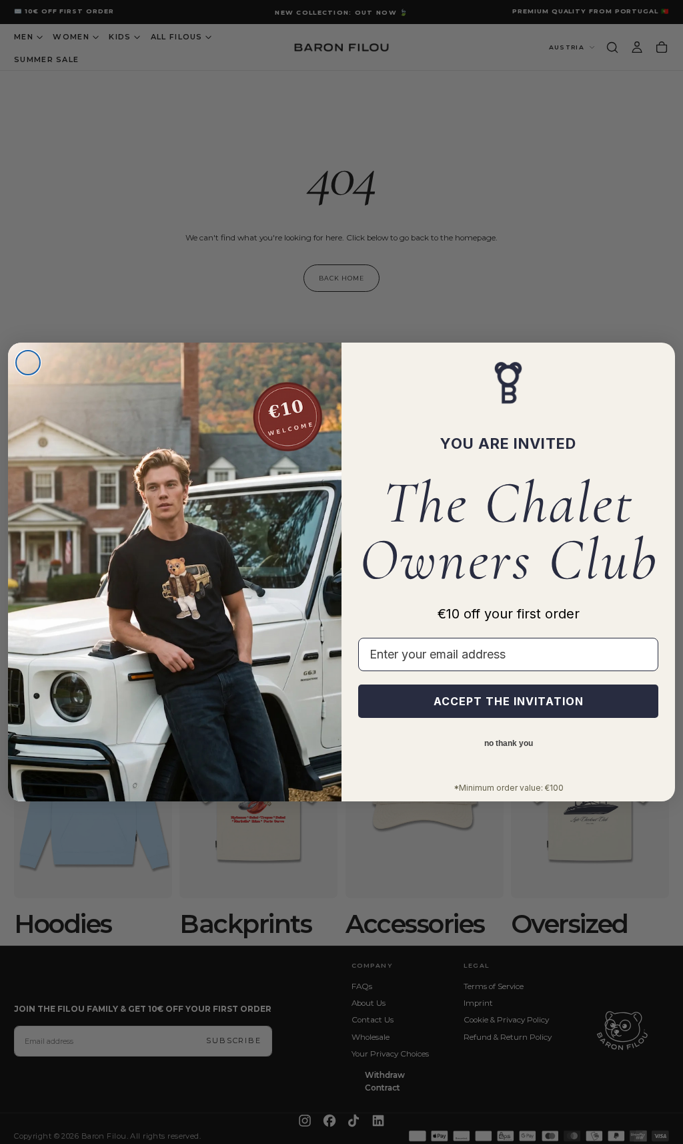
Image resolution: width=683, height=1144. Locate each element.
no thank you (508, 743)
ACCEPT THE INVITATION (509, 701)
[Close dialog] (28, 363)
